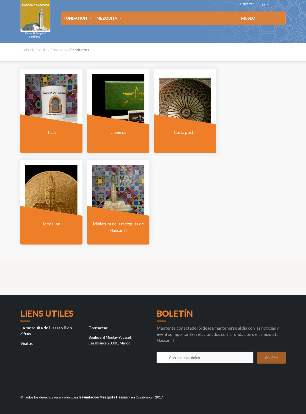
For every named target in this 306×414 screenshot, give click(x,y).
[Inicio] (35, 19)
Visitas (26, 343)
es (264, 5)
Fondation (75, 18)
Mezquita (107, 18)
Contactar (247, 4)
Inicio (24, 49)
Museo (248, 18)
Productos (58, 49)
